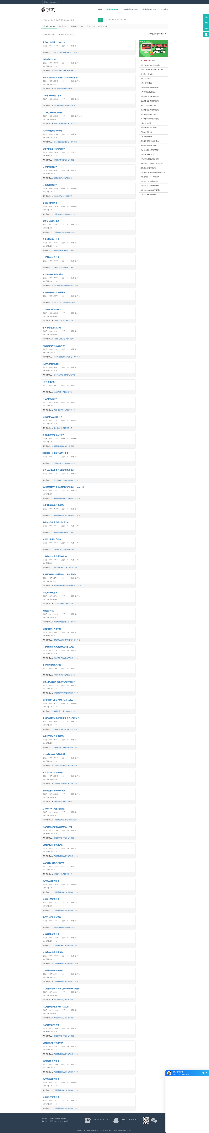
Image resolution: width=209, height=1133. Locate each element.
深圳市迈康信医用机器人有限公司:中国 (67, 515)
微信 (206, 28)
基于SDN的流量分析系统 (53, 274)
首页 (100, 9)
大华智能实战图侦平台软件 (150, 87)
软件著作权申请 (149, 9)
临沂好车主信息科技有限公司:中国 (65, 52)
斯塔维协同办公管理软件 (53, 971)
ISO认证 (66, 1121)
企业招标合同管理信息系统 (150, 119)
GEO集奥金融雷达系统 (52, 96)
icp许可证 (64, 1118)
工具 (206, 17)
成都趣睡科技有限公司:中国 (63, 802)
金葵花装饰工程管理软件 (53, 773)
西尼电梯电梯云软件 (51, 1025)
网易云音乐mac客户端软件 (53, 113)
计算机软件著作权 (49, 26)
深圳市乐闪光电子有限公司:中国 (64, 711)
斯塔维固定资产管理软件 (53, 1043)
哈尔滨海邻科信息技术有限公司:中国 (66, 658)
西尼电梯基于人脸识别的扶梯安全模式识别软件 (62, 989)
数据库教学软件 (49, 59)
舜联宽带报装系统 (50, 593)
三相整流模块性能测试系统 (54, 292)
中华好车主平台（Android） (54, 42)
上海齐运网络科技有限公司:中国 (64, 375)
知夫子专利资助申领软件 (53, 131)
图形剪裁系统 (48, 611)
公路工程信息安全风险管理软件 (151, 65)
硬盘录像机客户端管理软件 (54, 149)
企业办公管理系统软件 (148, 105)
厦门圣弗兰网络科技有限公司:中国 (65, 622)
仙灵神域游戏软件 (50, 167)
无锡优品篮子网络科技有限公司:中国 (66, 747)
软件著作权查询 (113, 9)
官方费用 (164, 9)
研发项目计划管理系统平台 (54, 863)
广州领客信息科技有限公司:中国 (64, 232)
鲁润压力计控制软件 (147, 74)
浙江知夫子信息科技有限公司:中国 (65, 142)
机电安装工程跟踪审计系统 (150, 159)
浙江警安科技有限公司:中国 (63, 88)
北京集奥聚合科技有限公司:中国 (64, 105)
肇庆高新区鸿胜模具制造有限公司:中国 (67, 640)
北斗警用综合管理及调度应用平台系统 (58, 647)
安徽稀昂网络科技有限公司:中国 (64, 927)
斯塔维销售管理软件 (51, 934)
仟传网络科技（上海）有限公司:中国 (66, 567)
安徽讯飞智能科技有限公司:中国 (64, 321)
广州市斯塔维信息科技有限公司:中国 (66, 820)
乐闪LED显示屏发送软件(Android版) (58, 700)
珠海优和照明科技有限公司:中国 (64, 675)
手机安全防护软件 (147, 132)
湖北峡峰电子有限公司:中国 (63, 392)
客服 (206, 23)
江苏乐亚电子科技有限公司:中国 (64, 549)
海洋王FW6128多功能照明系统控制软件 (59, 682)
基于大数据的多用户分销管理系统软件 (58, 470)
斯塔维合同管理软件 (51, 881)
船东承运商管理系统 (51, 364)
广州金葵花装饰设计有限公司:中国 (65, 783)
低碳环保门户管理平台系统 (150, 181)
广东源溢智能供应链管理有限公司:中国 (67, 357)
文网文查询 (91, 26)
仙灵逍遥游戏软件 (50, 185)
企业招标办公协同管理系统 (150, 110)
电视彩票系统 (145, 78)
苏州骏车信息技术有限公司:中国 (64, 463)
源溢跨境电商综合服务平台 (54, 346)
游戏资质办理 (121, 19)
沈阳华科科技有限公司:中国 (63, 874)
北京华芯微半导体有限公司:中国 (64, 302)
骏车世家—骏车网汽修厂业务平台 (56, 453)
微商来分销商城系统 (51, 221)
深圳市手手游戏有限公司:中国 (64, 250)
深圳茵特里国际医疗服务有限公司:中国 (67, 498)
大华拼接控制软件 (147, 83)
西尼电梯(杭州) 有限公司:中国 (64, 838)
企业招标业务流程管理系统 (150, 101)
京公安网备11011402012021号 (122, 1130)
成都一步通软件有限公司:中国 (64, 267)
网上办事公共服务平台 (52, 309)
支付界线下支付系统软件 (149, 128)
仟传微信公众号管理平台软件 (55, 556)
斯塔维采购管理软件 (51, 1079)
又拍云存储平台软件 (147, 154)
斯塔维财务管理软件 (51, 1061)
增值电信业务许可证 (76, 26)
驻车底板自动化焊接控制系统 (55, 754)
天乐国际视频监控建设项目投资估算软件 (59, 574)
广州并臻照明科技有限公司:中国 (64, 410)
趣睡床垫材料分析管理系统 (54, 791)
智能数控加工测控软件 (52, 629)
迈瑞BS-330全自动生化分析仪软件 (152, 70)
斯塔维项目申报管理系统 (53, 845)
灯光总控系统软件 (50, 399)
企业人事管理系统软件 (148, 114)
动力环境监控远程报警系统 (150, 150)
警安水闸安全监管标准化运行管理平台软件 (60, 78)
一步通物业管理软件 (51, 257)
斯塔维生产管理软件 (51, 1097)
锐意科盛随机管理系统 (148, 194)
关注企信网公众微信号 (52, 2)
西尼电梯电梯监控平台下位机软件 (56, 1007)
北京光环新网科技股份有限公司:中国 (66, 285)
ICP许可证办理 (111, 19)
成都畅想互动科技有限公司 (63, 178)
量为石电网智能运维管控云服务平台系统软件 (61, 718)
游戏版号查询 (102, 26)
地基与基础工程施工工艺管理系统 (152, 163)
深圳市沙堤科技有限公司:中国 (64, 160)
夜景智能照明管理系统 (52, 665)
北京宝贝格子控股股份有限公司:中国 (66, 480)
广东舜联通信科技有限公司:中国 (64, 604)
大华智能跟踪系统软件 (148, 92)
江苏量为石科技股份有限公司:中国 (65, 729)
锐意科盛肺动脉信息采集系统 (150, 190)
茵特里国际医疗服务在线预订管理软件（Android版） (64, 487)
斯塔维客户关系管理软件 (53, 952)
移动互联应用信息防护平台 (150, 141)
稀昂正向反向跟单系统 (52, 917)
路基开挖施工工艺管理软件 (150, 177)
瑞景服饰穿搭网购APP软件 (54, 435)
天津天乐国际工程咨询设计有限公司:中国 (68, 585)
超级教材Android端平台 (52, 417)
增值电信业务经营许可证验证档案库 (52, 1121)
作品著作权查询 (131, 9)
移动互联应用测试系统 (148, 145)
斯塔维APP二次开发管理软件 (54, 809)
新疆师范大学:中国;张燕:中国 (63, 70)
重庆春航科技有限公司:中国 (63, 428)
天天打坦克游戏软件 (51, 239)
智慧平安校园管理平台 (52, 539)
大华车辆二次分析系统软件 (150, 96)
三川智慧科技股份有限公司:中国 (64, 214)
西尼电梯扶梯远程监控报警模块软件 (57, 827)
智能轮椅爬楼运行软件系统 (54, 505)
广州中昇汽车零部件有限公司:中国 (65, 765)
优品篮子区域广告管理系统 (54, 736)
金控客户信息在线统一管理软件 (55, 522)
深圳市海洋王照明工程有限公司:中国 (66, 693)
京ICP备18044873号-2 (106, 1130)
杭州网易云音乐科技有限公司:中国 (65, 124)
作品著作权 (62, 26)
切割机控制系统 (146, 123)
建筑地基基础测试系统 (148, 168)
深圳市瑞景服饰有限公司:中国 (64, 446)
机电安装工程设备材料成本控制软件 (153, 172)
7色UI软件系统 (49, 382)
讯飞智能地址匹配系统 (52, 328)
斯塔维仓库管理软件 (51, 899)
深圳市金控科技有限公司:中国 (64, 532)
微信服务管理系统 (50, 203)
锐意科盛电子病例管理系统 (150, 186)
